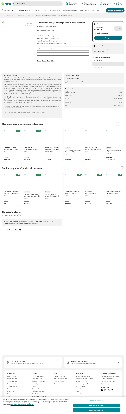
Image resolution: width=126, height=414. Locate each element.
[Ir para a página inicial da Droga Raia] (6, 3)
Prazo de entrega (80, 386)
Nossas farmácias (12, 378)
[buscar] (60, 4)
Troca (77, 391)
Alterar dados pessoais (60, 378)
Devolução (78, 394)
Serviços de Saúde (37, 378)
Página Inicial (10, 15)
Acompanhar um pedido (61, 384)
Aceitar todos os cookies (96, 410)
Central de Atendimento (82, 376)
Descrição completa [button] (43, 61)
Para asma (38, 15)
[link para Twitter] (109, 390)
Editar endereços (59, 381)
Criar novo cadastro (59, 376)
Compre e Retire (37, 389)
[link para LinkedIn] (112, 390)
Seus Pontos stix (37, 394)
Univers (34, 386)
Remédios (30, 15)
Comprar (108, 38)
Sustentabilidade (12, 381)
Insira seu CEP (97, 60)
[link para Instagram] (105, 390)
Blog (8, 394)
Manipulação (35, 384)
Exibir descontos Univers (115, 10)
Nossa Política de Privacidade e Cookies (22, 404)
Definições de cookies (96, 400)
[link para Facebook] (102, 390)
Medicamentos (20, 15)
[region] (63, 405)
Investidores (10, 391)
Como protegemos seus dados (110, 376)
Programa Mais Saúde (38, 376)
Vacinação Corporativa (38, 381)
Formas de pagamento (82, 384)
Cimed (120, 95)
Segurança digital (106, 384)
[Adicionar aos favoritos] (26, 24)
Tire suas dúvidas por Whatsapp (84, 378)
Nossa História (11, 376)
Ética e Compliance (13, 384)
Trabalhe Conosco (12, 386)
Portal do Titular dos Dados (108, 381)
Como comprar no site (81, 381)
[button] (18, 37)
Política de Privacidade (107, 378)
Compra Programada (38, 391)
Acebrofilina (75, 75)
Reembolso (78, 389)
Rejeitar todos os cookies (96, 405)
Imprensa (10, 389)
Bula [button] (52, 61)
